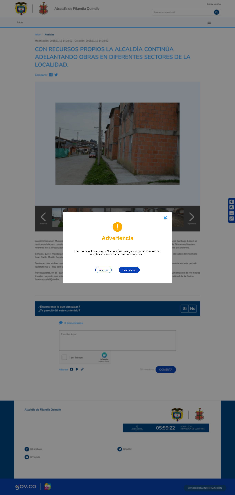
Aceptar (103, 269)
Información (129, 269)
